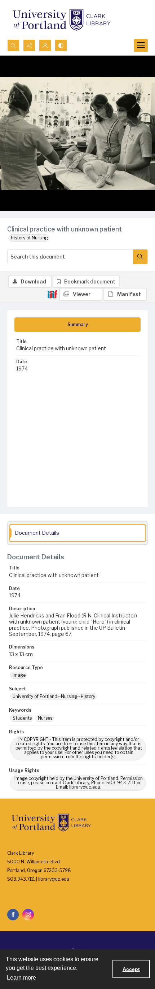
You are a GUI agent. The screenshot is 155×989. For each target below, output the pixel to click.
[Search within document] (140, 257)
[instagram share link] (28, 914)
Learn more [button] (21, 978)
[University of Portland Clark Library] (61, 20)
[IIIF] (52, 294)
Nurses (45, 718)
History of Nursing (29, 237)
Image (19, 675)
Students (22, 718)
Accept (131, 969)
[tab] (77, 324)
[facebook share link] (13, 914)
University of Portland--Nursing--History (54, 696)
